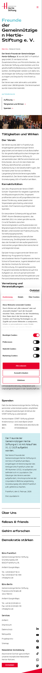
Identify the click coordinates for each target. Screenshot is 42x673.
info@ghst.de (7, 578)
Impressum (7, 625)
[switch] (36, 342)
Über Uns (9, 513)
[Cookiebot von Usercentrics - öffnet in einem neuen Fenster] (29, 290)
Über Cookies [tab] (34, 297)
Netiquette (6, 634)
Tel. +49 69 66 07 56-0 (10, 572)
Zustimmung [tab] (8, 297)
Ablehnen (21, 380)
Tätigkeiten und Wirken (14, 104)
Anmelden (9, 665)
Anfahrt (5, 620)
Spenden (7, 108)
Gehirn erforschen (16, 531)
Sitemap (5, 643)
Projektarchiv (7, 639)
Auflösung (8, 100)
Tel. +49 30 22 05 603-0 (11, 603)
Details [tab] (20, 297)
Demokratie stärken (17, 540)
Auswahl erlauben (21, 373)
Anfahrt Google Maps (10, 567)
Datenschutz (7, 629)
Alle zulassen (21, 366)
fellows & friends (15, 522)
